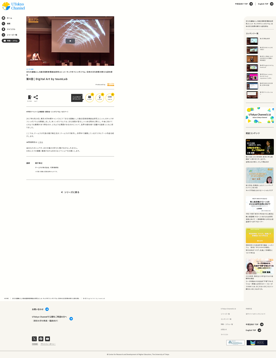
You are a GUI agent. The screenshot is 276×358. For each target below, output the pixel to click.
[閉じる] (81, 95)
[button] (89, 98)
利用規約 (35, 344)
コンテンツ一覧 (226, 319)
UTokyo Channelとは (228, 309)
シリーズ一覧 (225, 314)
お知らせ (224, 329)
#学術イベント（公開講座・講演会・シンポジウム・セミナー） (47, 112)
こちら (40, 142)
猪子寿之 (39, 163)
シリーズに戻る (71, 192)
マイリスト (224, 334)
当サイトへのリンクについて (255, 314)
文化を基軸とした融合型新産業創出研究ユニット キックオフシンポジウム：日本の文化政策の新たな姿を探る (45, 298)
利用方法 (249, 309)
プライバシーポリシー (48, 344)
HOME (6, 298)
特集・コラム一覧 (227, 324)
